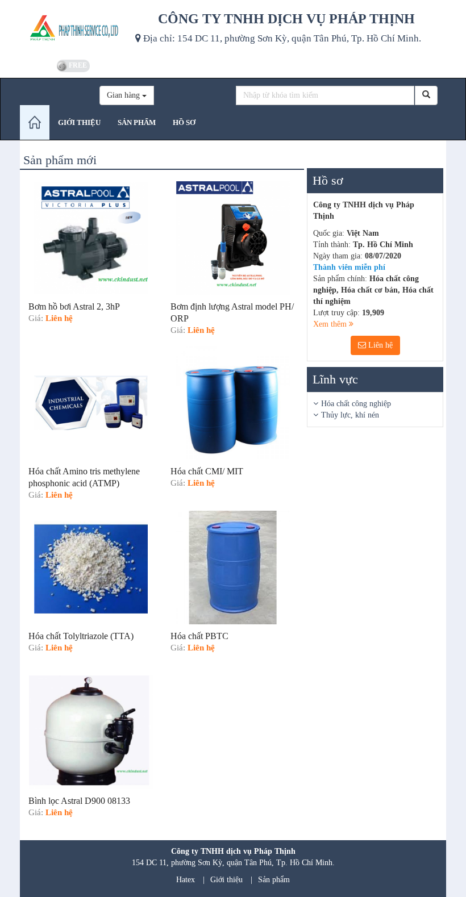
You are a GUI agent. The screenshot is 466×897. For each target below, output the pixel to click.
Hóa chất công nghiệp (356, 403)
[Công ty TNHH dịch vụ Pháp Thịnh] (73, 28)
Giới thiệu (226, 879)
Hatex (185, 879)
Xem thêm (331, 324)
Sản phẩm (274, 879)
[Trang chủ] (34, 122)
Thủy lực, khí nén (350, 415)
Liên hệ (379, 345)
